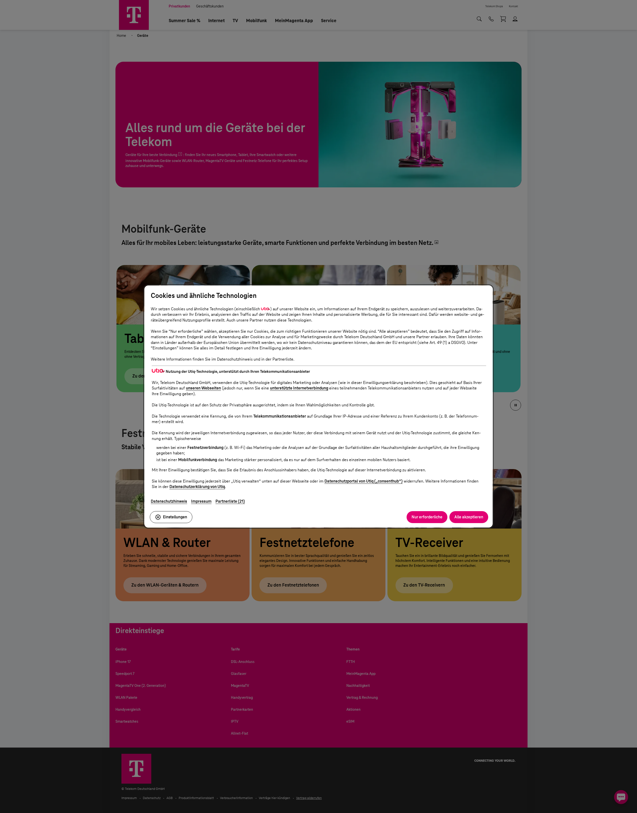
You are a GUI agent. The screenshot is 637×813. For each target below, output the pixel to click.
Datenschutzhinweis (169, 501)
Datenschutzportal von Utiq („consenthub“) (363, 481)
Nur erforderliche (427, 517)
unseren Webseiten (203, 388)
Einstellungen (175, 517)
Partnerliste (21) (230, 501)
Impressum (201, 501)
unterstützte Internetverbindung (299, 388)
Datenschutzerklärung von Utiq (197, 486)
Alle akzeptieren (468, 517)
